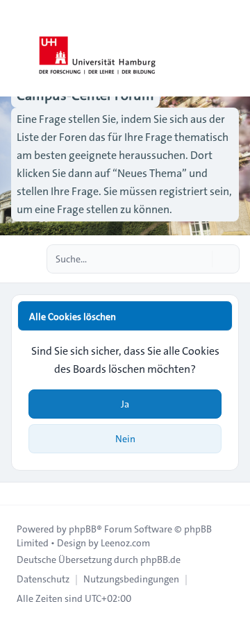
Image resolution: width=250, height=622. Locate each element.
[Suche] (200, 259)
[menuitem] (43, 579)
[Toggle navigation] (233, 48)
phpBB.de (160, 559)
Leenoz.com (125, 543)
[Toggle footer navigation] (16, 493)
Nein (125, 439)
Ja (125, 404)
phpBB (83, 529)
